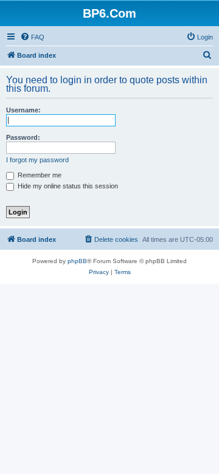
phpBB (77, 261)
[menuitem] (32, 37)
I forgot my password (37, 159)
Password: (23, 137)
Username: (23, 110)
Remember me (38, 175)
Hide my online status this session (67, 186)
